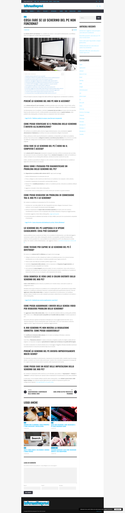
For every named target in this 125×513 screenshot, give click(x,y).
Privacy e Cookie (56, 1)
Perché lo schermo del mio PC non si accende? (35, 76)
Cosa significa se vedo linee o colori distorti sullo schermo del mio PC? (40, 87)
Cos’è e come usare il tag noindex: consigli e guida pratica (36, 450)
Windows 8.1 (82, 131)
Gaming (61, 11)
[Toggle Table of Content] (61, 74)
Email (43, 485)
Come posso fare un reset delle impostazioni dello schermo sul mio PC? (41, 93)
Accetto (118, 509)
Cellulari (45, 11)
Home (35, 1)
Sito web (61, 485)
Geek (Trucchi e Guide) (44, 1)
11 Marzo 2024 (26, 30)
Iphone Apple (82, 96)
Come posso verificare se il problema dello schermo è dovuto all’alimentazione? (43, 77)
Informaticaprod (83, 90)
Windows (32, 11)
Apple (38, 11)
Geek (66, 11)
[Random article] (96, 1)
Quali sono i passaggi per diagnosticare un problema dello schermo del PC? (42, 80)
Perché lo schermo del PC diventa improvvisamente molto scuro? (40, 91)
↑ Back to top (98, 511)
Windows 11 (82, 128)
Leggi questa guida (54, 214)
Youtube (81, 134)
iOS (80, 93)
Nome (25, 485)
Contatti (50, 1)
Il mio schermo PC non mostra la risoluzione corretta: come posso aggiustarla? (43, 90)
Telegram (81, 115)
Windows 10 (82, 124)
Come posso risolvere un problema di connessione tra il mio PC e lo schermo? (42, 82)
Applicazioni (53, 11)
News (38, 1)
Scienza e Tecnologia (84, 112)
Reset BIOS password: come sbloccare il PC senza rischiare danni (63, 425)
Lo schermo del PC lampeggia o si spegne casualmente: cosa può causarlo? (41, 83)
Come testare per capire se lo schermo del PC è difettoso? (38, 85)
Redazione (75, 30)
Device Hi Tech (72, 11)
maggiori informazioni (108, 509)
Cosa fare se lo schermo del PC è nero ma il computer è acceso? (39, 79)
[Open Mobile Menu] (100, 6)
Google (79, 11)
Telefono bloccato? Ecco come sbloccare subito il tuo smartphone (63, 450)
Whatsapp (81, 118)
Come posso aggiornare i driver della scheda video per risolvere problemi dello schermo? (44, 88)
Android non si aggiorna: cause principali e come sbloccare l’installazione (36, 425)
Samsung (81, 109)
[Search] (99, 1)
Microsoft (81, 102)
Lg (80, 99)
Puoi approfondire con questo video (44, 382)
